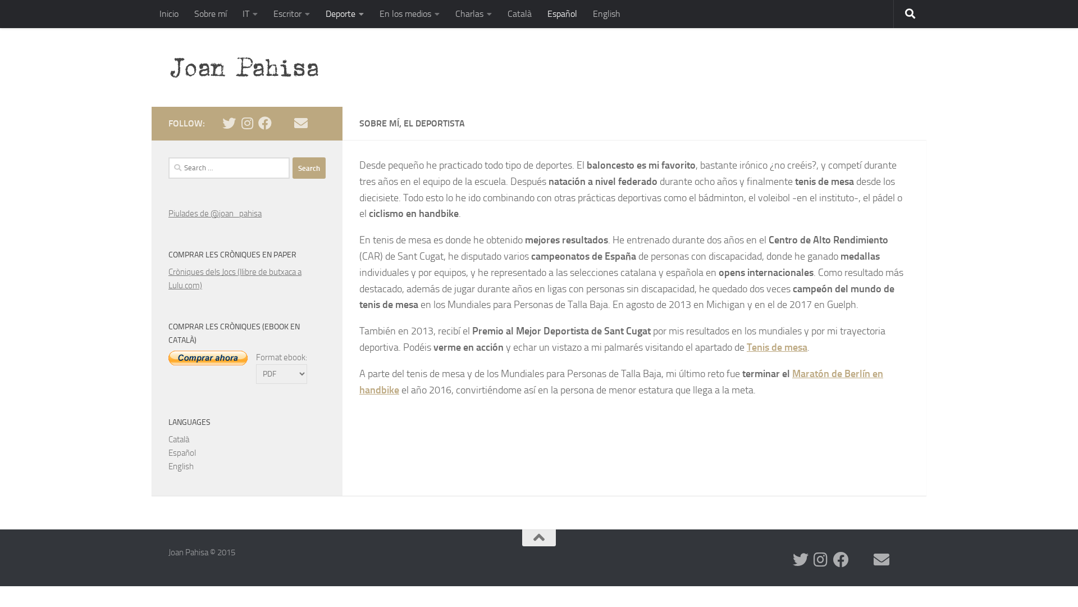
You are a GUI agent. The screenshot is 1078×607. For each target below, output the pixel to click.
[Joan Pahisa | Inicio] (249, 67)
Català (520, 13)
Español (562, 13)
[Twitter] (229, 123)
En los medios (405, 13)
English (606, 13)
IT (246, 13)
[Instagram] (247, 123)
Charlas (469, 13)
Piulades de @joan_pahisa (215, 214)
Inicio (169, 13)
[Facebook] (265, 123)
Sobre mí (210, 13)
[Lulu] (283, 123)
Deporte (340, 13)
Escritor (287, 13)
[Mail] (301, 123)
